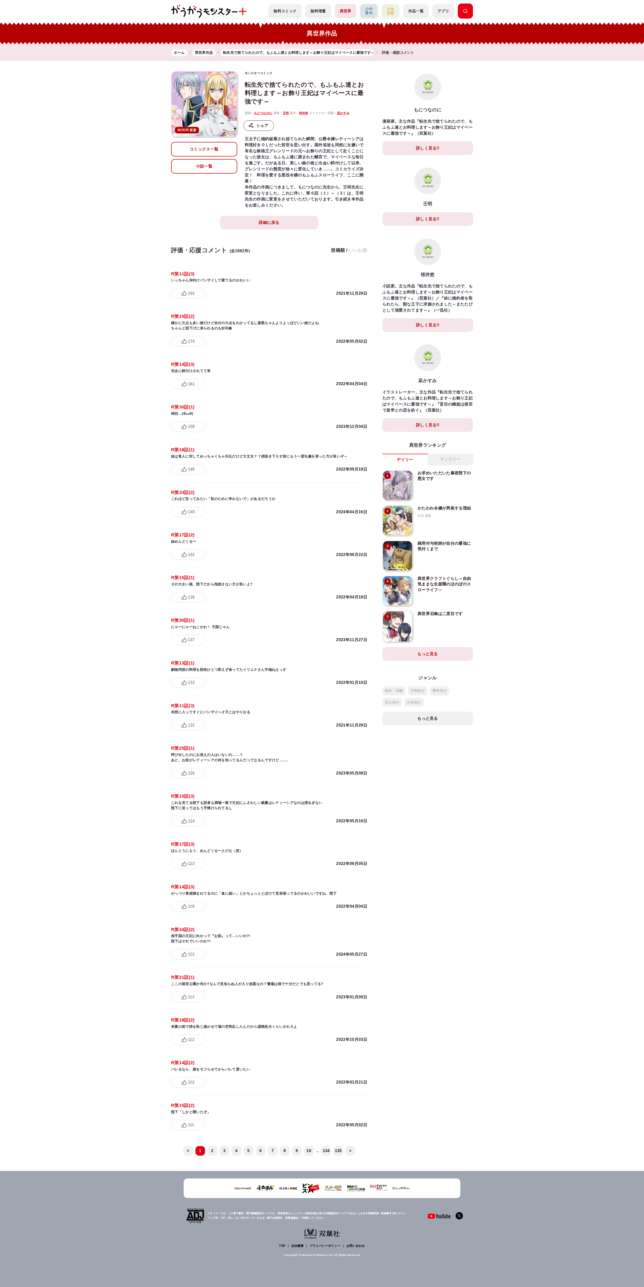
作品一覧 (416, 11)
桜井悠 (303, 113)
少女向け (414, 702)
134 (326, 1151)
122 (191, 863)
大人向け (392, 702)
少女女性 (390, 11)
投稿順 (338, 250)
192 (191, 293)
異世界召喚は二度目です (440, 613)
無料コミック (285, 11)
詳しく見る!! (427, 148)
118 (191, 906)
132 (191, 725)
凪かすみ (343, 113)
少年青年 (369, 11)
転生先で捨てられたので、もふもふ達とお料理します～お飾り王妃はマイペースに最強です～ (304, 93)
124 (191, 821)
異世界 (345, 11)
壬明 (286, 113)
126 (191, 773)
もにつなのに (263, 113)
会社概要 (297, 1246)
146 (191, 469)
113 (191, 954)
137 (191, 640)
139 (191, 597)
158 (191, 426)
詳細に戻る (269, 222)
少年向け (418, 691)
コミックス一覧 (204, 149)
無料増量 (318, 11)
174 (191, 341)
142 (191, 554)
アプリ (443, 11)
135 (338, 1151)
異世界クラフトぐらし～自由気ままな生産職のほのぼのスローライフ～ (444, 584)
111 (191, 1125)
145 (191, 512)
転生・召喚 (394, 691)
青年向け (439, 691)
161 (191, 384)
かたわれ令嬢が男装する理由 (444, 508)
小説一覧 (204, 166)
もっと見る (427, 654)
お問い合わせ (355, 1246)
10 (308, 1151)
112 (191, 1040)
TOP (282, 1246)
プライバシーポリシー (324, 1246)
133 (191, 682)
